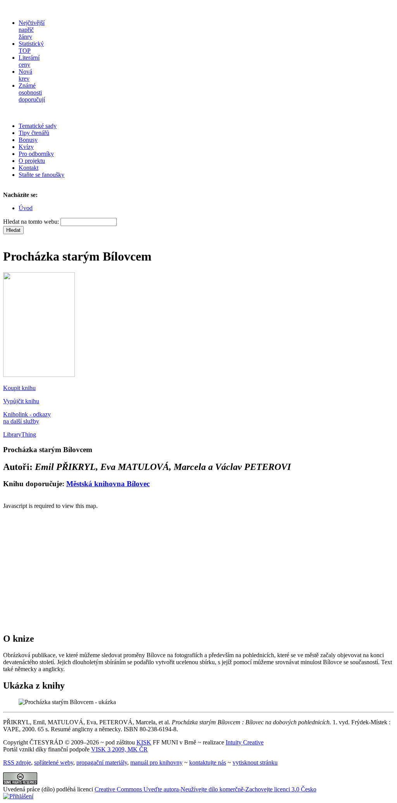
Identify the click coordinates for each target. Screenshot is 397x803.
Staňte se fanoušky (41, 174)
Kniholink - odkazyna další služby (27, 418)
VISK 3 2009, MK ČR (119, 749)
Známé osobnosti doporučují (32, 92)
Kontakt (28, 167)
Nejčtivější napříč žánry (32, 29)
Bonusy (28, 139)
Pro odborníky (36, 153)
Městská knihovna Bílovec (108, 484)
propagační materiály (101, 762)
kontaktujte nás (207, 762)
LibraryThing (19, 434)
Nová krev (25, 75)
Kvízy (26, 146)
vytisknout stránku (255, 762)
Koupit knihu (19, 388)
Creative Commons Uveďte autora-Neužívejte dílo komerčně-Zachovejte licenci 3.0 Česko (205, 789)
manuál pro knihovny (156, 762)
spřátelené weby (53, 762)
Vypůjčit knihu (21, 401)
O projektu (32, 160)
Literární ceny (29, 61)
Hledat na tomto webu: (31, 221)
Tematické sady (38, 126)
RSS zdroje (17, 762)
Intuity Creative (245, 742)
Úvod (26, 208)
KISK (143, 742)
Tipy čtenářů (34, 133)
